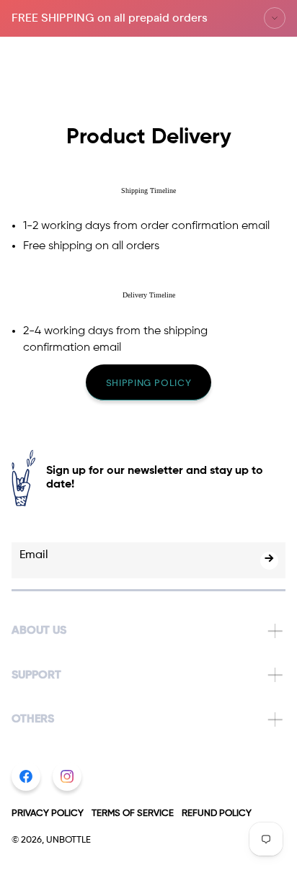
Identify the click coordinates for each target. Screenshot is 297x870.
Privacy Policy (48, 813)
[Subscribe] (269, 561)
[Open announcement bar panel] (274, 18)
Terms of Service (133, 813)
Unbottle (68, 840)
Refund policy (217, 813)
